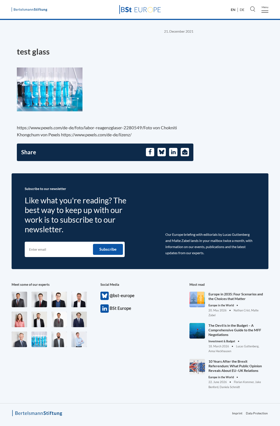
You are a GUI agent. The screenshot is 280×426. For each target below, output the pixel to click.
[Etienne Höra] (79, 319)
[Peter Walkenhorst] (39, 299)
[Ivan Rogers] (39, 339)
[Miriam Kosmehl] (19, 319)
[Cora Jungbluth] (79, 339)
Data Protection (257, 413)
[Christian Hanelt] (19, 339)
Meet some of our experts (31, 284)
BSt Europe (104, 308)
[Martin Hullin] (59, 319)
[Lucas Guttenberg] (59, 339)
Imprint (237, 413)
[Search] (252, 9)
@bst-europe (104, 296)
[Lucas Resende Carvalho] (79, 299)
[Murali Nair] (19, 299)
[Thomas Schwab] (59, 299)
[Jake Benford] (39, 319)
